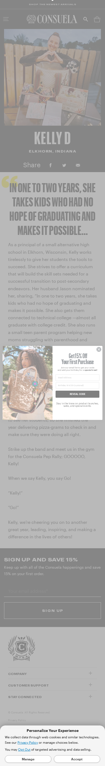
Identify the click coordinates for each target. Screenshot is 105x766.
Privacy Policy (28, 742)
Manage (28, 759)
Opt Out (24, 749)
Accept (77, 759)
